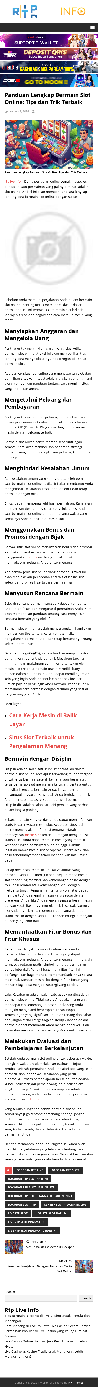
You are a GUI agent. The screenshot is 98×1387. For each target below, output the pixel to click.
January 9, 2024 (19, 111)
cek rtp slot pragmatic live (65, 1205)
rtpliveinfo (13, 181)
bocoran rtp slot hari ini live (31, 1187)
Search (10, 1292)
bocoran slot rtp (22, 1205)
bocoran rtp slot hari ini (28, 1179)
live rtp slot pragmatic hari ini (32, 1231)
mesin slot (33, 835)
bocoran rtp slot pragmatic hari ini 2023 (40, 1196)
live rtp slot (18, 1213)
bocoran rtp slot (65, 1170)
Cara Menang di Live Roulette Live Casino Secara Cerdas (47, 1326)
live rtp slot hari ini (51, 1213)
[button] (92, 27)
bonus (32, 557)
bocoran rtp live (29, 1170)
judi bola (32, 1099)
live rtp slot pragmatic (26, 1222)
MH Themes (75, 1382)
